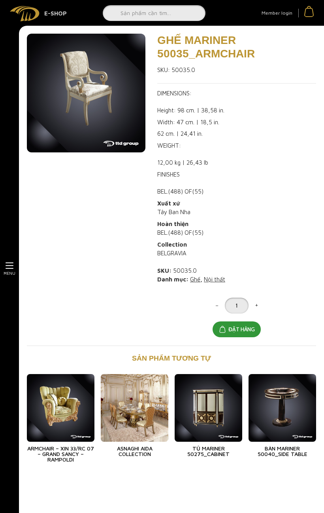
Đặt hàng (241, 329)
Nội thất (214, 279)
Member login (277, 13)
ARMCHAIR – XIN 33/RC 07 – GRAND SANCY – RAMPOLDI (60, 454)
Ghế (195, 279)
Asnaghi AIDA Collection (135, 451)
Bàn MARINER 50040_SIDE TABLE (282, 451)
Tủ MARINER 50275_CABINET (208, 451)
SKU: (163, 69)
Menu (9, 273)
